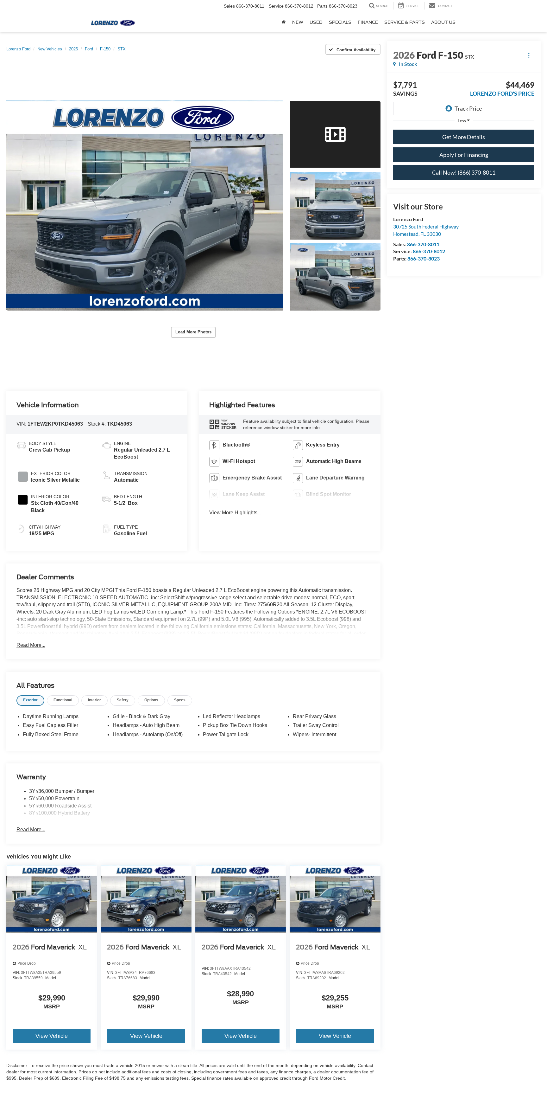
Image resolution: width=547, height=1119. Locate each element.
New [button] (297, 22)
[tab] (30, 700)
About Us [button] (443, 22)
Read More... (30, 645)
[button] (144, 205)
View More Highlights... (235, 512)
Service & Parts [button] (404, 22)
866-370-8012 (429, 251)
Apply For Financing (463, 154)
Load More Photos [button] (193, 332)
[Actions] (528, 55)
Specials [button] (340, 22)
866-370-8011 (423, 244)
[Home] (284, 22)
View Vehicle (51, 1036)
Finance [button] (368, 22)
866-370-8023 (423, 258)
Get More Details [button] (463, 136)
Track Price (468, 108)
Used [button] (316, 22)
